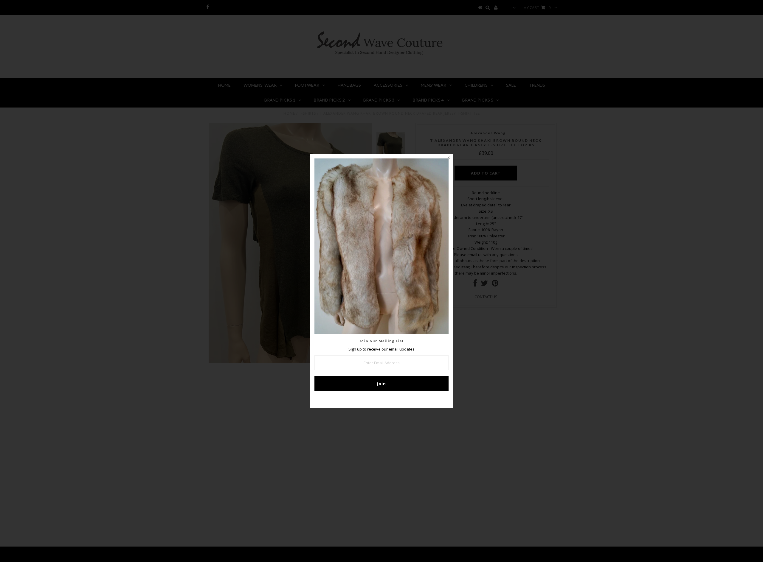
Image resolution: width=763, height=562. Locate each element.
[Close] (448, 158)
